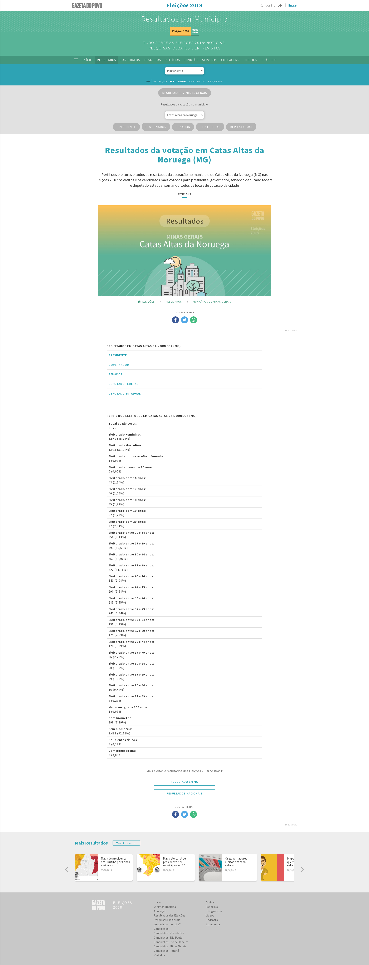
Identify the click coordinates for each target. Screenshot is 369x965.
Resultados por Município (184, 19)
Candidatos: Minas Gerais (170, 946)
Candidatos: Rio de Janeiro (171, 942)
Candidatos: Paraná (166, 950)
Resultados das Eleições (169, 915)
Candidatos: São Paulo (168, 937)
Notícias (172, 60)
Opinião (191, 60)
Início (87, 60)
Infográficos (214, 911)
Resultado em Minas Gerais (184, 93)
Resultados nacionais (184, 793)
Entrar (292, 5)
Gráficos (269, 60)
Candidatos (130, 60)
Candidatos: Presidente (169, 933)
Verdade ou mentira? (167, 924)
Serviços (209, 60)
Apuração (160, 81)
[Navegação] (76, 60)
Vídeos (210, 915)
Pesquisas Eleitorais (167, 920)
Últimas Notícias (165, 907)
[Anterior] (67, 869)
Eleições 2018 (184, 5)
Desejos (250, 60)
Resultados (106, 60)
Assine (210, 902)
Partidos (159, 955)
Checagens (230, 60)
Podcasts (212, 920)
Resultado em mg (184, 782)
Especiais (212, 907)
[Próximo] (302, 869)
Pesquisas (152, 60)
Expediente (213, 924)
